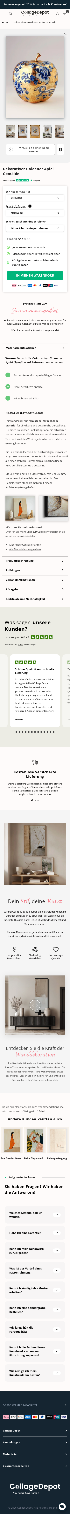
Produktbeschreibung (19, 560)
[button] (35, 197)
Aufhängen (13, 570)
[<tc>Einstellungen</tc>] (57, 13)
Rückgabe (12, 589)
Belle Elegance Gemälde (35, 1158)
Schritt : (16, 206)
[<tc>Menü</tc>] (3, 13)
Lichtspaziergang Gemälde (58, 1158)
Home (5, 22)
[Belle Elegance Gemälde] (35, 1140)
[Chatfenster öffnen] (62, 1506)
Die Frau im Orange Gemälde (12, 1158)
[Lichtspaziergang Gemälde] (58, 1140)
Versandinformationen (20, 580)
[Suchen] (10, 13)
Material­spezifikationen (21, 348)
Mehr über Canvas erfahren (25, 544)
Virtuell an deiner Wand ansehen (34, 149)
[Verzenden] (64, 1405)
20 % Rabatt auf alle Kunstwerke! (35, 4)
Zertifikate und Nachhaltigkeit (25, 599)
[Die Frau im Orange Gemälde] (12, 1140)
